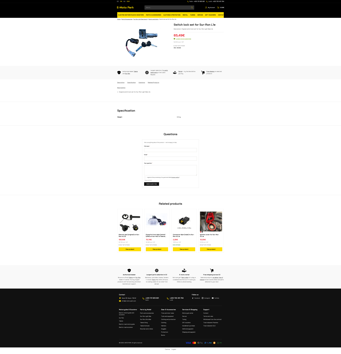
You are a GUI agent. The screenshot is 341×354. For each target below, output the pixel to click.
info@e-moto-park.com (129, 301)
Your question (148, 163)
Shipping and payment (188, 332)
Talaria (136, 71)
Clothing (163, 322)
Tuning (184, 319)
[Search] (192, 7)
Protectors (164, 332)
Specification (131, 82)
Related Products (153, 82)
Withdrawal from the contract (212, 319)
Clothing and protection (168, 319)
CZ (118, 1)
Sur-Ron (127, 73)
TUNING (192, 15)
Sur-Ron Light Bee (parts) (140, 19)
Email (146, 154)
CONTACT (221, 15)
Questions (142, 82)
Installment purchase (188, 326)
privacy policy (175, 177)
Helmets (163, 326)
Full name (147, 146)
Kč (124, 1)
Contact (205, 313)
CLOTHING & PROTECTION (171, 15)
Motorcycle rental (187, 313)
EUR (128, 1)
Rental (180, 71)
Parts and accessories (147, 313)
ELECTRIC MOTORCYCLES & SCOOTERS (131, 15)
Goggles (163, 329)
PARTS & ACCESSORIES (153, 15)
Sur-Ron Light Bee (145, 316)
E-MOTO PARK (127, 343)
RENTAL (185, 15)
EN (121, 1)
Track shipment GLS (209, 326)
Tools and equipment (167, 316)
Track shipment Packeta (210, 322)
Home (118, 19)
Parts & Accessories (126, 19)
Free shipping (210, 71)
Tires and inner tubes (167, 313)
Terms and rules (208, 316)
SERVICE (200, 15)
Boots (163, 335)
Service (184, 316)
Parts (153, 280)
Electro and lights (153, 19)
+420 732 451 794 (177, 298)
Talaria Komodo (145, 326)
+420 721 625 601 (152, 298)
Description (121, 82)
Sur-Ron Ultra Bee (145, 319)
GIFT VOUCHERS (210, 15)
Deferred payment (187, 329)
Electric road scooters (126, 327)
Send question (151, 184)
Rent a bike (185, 277)
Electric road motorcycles (127, 324)
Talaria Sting (144, 322)
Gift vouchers (186, 322)
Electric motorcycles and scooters (126, 314)
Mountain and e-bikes (146, 329)
